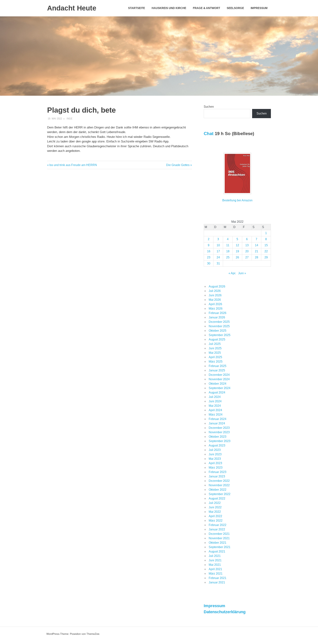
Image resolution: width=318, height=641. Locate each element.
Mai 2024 (215, 405)
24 (218, 257)
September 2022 (219, 494)
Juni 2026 (215, 295)
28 (256, 257)
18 (227, 251)
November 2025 (219, 326)
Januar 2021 (217, 582)
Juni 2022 (215, 507)
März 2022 (215, 520)
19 (237, 251)
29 (266, 257)
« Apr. (232, 273)
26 (237, 257)
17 (218, 251)
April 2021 (215, 569)
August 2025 (217, 339)
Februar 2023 (217, 472)
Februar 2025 (217, 366)
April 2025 (215, 357)
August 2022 (217, 498)
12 (237, 245)
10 (218, 245)
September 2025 (219, 335)
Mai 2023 (215, 458)
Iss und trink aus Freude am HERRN (73, 165)
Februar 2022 (217, 525)
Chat (208, 133)
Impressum (259, 8)
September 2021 (219, 547)
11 (227, 245)
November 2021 (219, 538)
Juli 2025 (215, 343)
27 (247, 257)
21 (256, 251)
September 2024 (219, 388)
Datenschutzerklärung (224, 612)
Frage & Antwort (206, 8)
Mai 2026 (215, 299)
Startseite (136, 8)
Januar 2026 (217, 317)
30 (208, 263)
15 (266, 245)
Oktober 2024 (217, 383)
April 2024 (215, 410)
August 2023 (217, 445)
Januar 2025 (217, 370)
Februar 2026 (217, 313)
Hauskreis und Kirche (169, 8)
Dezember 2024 (219, 374)
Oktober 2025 (217, 330)
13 (247, 245)
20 (247, 251)
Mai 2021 (215, 564)
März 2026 (215, 308)
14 (256, 245)
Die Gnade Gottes (178, 165)
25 (227, 257)
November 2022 (219, 485)
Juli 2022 (215, 502)
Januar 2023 (217, 476)
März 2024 (215, 414)
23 (208, 257)
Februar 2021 (217, 578)
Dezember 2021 (219, 533)
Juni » (242, 273)
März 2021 (215, 573)
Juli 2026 (215, 290)
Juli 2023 (215, 449)
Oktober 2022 (217, 489)
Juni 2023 (215, 454)
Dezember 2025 (219, 321)
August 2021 (217, 551)
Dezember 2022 (219, 480)
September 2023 (219, 441)
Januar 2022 (217, 529)
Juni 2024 (215, 401)
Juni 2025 (215, 348)
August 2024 (217, 392)
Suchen (209, 106)
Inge (70, 118)
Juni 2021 (215, 560)
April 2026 (215, 304)
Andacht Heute (71, 8)
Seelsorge (235, 8)
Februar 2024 (217, 419)
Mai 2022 (215, 511)
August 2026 (217, 286)
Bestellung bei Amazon (237, 200)
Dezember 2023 (219, 427)
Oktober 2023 (217, 436)
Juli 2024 (215, 396)
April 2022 (215, 516)
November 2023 (219, 432)
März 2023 (215, 467)
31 (218, 263)
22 (266, 251)
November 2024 (219, 379)
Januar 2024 (217, 423)
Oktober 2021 (217, 542)
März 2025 (215, 361)
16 (208, 251)
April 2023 (215, 463)
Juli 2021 (215, 555)
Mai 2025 (215, 352)
